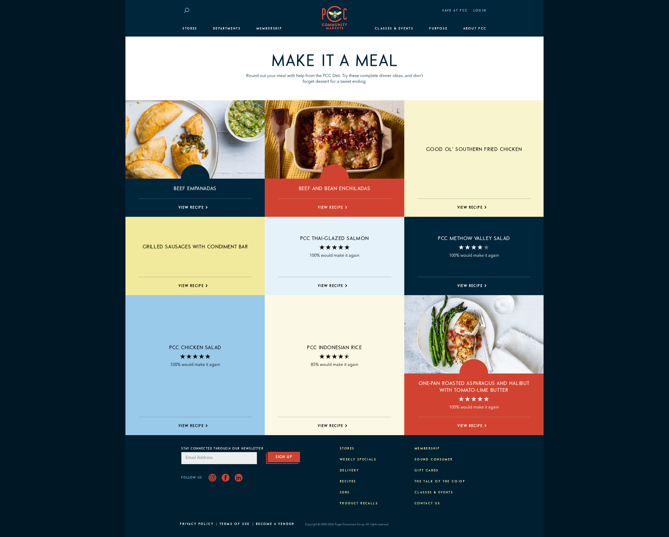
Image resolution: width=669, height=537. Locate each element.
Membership (269, 28)
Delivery (349, 470)
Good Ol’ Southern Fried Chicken (474, 149)
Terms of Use (235, 524)
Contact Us (427, 503)
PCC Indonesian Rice (334, 347)
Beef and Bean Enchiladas (334, 188)
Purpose (438, 28)
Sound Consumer (433, 459)
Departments (227, 28)
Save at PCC (455, 10)
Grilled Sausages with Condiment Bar (195, 246)
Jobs (345, 492)
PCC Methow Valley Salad (474, 238)
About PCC (475, 28)
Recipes (348, 481)
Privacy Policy (197, 524)
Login (480, 10)
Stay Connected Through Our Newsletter (222, 448)
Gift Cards (426, 470)
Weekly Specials (358, 459)
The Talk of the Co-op (439, 481)
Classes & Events (394, 28)
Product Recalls (359, 503)
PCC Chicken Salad (195, 347)
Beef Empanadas (195, 188)
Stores (189, 28)
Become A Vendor (275, 524)
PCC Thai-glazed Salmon (334, 238)
